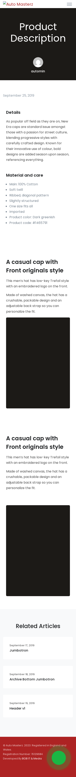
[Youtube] (24, 767)
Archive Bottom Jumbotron (32, 679)
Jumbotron (19, 650)
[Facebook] (6, 767)
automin (38, 71)
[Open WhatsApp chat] (59, 758)
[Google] (15, 767)
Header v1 (17, 708)
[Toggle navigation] (69, 4)
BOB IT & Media (32, 758)
